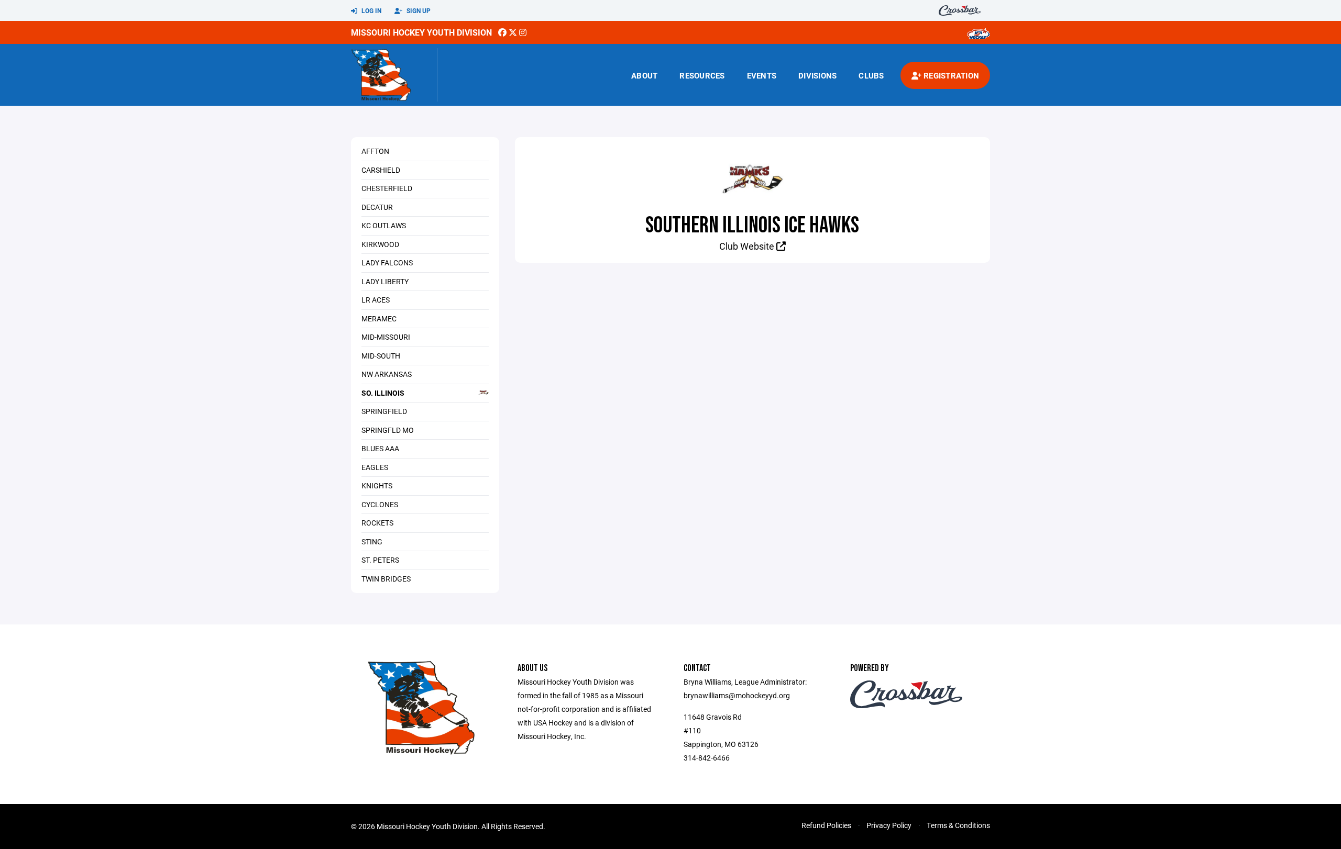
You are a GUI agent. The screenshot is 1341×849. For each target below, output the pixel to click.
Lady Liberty (385, 281)
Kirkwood (380, 244)
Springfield (384, 411)
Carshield (380, 170)
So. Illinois (382, 393)
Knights (376, 485)
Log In (370, 10)
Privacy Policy (888, 825)
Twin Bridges (386, 579)
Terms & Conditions (958, 825)
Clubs (871, 75)
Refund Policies (826, 825)
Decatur (377, 207)
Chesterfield (386, 188)
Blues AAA (380, 448)
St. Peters (380, 560)
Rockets (377, 523)
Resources (701, 75)
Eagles (374, 467)
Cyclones (379, 504)
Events (762, 75)
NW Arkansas (386, 374)
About (644, 75)
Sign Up (418, 10)
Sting (371, 541)
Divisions (817, 75)
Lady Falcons (387, 262)
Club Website (747, 246)
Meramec (379, 318)
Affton (375, 151)
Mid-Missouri (385, 337)
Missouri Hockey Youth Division (421, 32)
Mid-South (380, 356)
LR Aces (375, 300)
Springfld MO (387, 430)
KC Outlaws (383, 225)
